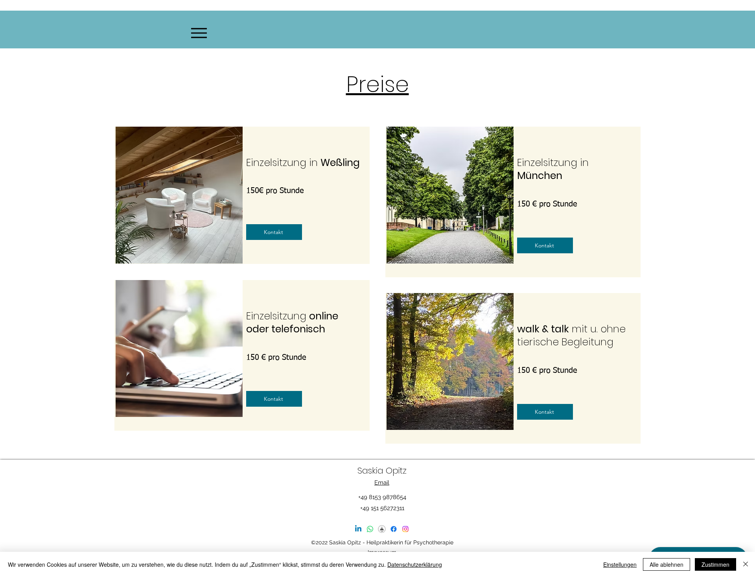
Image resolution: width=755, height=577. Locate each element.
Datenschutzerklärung (414, 564)
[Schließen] (745, 564)
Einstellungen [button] (620, 564)
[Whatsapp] (370, 529)
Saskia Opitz (382, 471)
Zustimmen (715, 564)
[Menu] (199, 33)
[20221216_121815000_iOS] (382, 529)
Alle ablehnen (666, 564)
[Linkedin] (358, 529)
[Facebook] (394, 529)
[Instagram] (405, 529)
